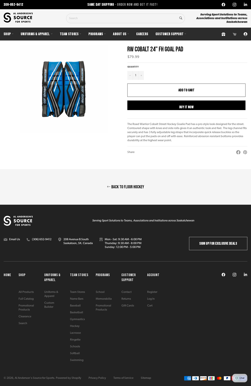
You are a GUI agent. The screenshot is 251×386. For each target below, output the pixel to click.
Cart (150, 305)
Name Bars (76, 298)
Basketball (76, 312)
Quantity (133, 67)
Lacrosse (75, 333)
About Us (119, 34)
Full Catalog (26, 298)
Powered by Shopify (68, 378)
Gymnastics (77, 319)
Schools (75, 346)
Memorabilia (104, 298)
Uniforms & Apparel (35, 34)
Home (7, 275)
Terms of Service (123, 378)
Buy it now (186, 107)
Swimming (76, 360)
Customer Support (170, 34)
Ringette (75, 339)
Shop (7, 34)
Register (152, 292)
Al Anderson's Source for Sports (34, 378)
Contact (126, 292)
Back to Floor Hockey (127, 187)
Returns (126, 298)
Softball (75, 353)
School (100, 292)
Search (23, 323)
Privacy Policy (97, 378)
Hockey (75, 326)
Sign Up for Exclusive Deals (218, 243)
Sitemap (146, 378)
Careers (142, 34)
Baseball (75, 305)
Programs (96, 34)
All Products (26, 292)
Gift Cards (127, 305)
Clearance (25, 316)
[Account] (245, 34)
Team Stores (69, 34)
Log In (151, 298)
